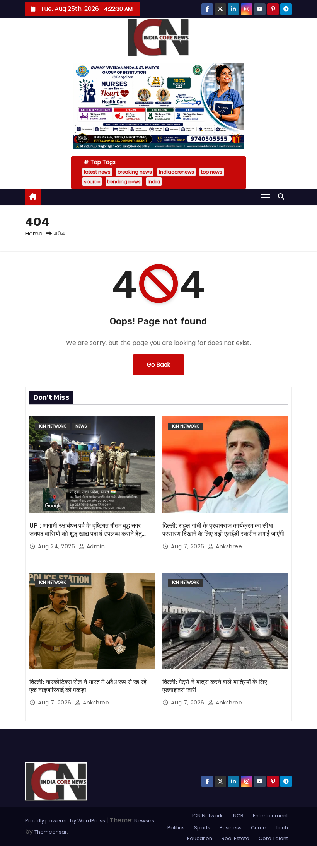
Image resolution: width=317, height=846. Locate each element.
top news (211, 172)
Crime (258, 827)
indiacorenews (176, 172)
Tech (282, 827)
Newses (144, 820)
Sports (202, 827)
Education (199, 838)
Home (34, 233)
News (81, 426)
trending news (124, 181)
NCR (238, 815)
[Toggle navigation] (265, 197)
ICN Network (52, 426)
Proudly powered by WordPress (65, 820)
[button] (283, 196)
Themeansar (50, 832)
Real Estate (235, 838)
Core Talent (273, 838)
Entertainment (270, 815)
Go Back (158, 364)
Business (231, 827)
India (154, 181)
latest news (97, 172)
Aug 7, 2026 (188, 546)
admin (95, 546)
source (92, 181)
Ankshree (228, 546)
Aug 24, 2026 (57, 546)
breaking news (135, 172)
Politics (176, 827)
